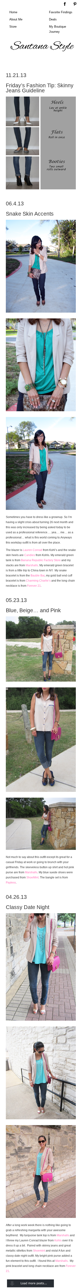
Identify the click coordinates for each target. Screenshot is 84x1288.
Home (13, 12)
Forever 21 (34, 585)
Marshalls (32, 565)
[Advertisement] (43, 61)
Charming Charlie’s (38, 580)
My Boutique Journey (57, 29)
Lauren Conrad (32, 550)
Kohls (58, 1240)
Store (13, 26)
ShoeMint (32, 877)
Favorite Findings (60, 12)
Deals (53, 19)
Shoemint (39, 1250)
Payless (11, 882)
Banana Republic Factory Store (41, 560)
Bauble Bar (38, 575)
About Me (15, 19)
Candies (29, 555)
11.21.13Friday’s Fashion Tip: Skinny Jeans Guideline (40, 83)
